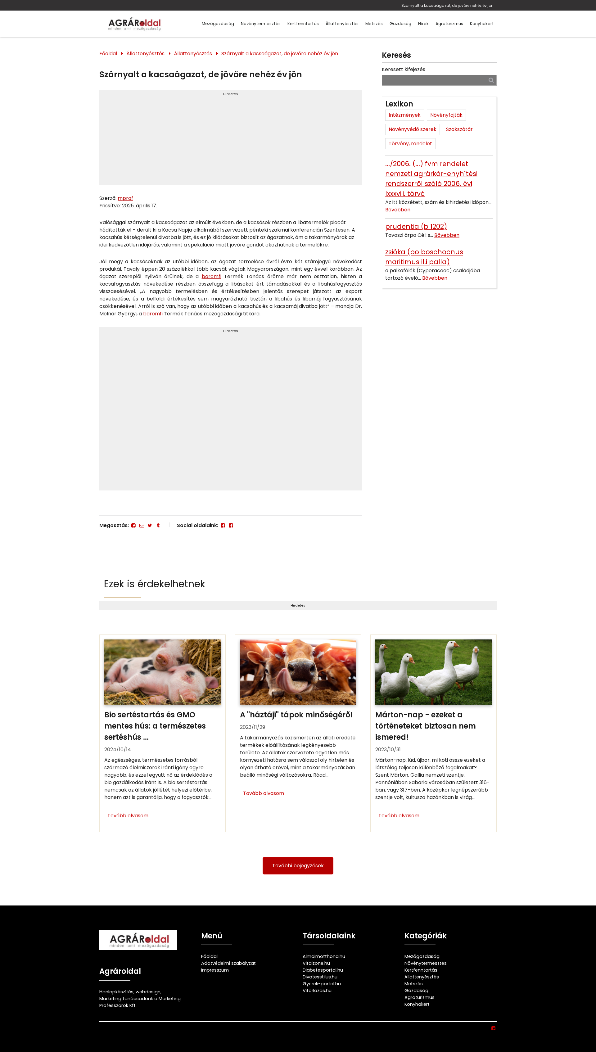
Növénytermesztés (261, 24)
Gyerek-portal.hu (322, 984)
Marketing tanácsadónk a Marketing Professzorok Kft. (140, 1002)
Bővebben (397, 209)
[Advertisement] (230, 140)
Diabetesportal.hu (323, 970)
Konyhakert (482, 24)
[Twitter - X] (150, 525)
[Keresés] (491, 80)
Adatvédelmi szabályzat (228, 963)
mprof (125, 198)
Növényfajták (446, 115)
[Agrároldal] (133, 23)
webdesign (148, 992)
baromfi (211, 276)
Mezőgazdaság (218, 24)
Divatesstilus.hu (320, 977)
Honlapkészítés (116, 992)
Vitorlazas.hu (317, 990)
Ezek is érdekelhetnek (154, 584)
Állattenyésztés (342, 24)
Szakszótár (459, 129)
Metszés (374, 24)
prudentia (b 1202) (416, 226)
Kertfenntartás (303, 24)
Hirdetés (230, 94)
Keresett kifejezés (403, 69)
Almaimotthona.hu (324, 956)
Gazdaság (400, 24)
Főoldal (108, 53)
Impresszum (215, 970)
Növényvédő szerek (412, 129)
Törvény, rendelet (410, 143)
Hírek (423, 24)
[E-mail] (141, 525)
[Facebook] (133, 525)
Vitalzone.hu (316, 963)
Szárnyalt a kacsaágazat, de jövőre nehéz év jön (447, 5)
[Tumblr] (158, 525)
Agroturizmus (449, 24)
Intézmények (405, 115)
